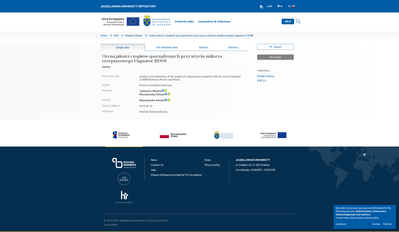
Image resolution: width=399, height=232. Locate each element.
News (154, 160)
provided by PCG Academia (186, 174)
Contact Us (157, 164)
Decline (376, 224)
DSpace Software (160, 174)
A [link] (267, 6)
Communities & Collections (214, 21)
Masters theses (133, 35)
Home (104, 35)
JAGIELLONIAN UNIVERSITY (253, 160)
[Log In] (279, 6)
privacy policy (372, 218)
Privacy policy (212, 164)
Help (288, 21)
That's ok (387, 224)
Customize (341, 224)
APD (116, 35)
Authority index (184, 21)
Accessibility (111, 224)
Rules (208, 160)
